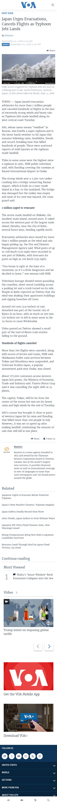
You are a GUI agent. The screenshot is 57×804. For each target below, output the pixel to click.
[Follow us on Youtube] (19, 756)
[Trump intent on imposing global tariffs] (28, 613)
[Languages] (35, 800)
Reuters (9, 35)
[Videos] (21, 800)
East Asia (7, 13)
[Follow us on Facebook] (5, 756)
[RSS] (33, 756)
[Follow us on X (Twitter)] (12, 756)
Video (8, 593)
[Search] (48, 800)
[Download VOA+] (28, 718)
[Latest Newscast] (8, 800)
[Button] (50, 50)
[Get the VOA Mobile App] (28, 676)
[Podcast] (40, 756)
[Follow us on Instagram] (26, 756)
